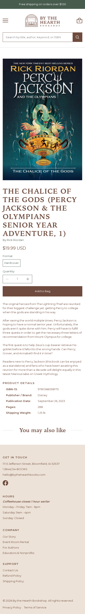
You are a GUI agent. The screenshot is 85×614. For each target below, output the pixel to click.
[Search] (77, 37)
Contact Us (10, 570)
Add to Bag (42, 291)
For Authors (11, 547)
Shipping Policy (13, 581)
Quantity (8, 271)
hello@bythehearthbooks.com (24, 474)
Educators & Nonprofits (18, 553)
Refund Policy (12, 575)
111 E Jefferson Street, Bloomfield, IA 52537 (31, 463)
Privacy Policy (12, 607)
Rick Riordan (15, 240)
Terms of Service (35, 607)
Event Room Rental (16, 542)
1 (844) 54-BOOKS (15, 469)
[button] (5, 20)
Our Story (9, 536)
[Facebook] (5, 483)
